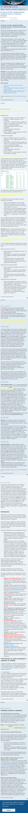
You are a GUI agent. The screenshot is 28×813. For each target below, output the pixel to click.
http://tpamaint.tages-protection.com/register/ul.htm (11, 645)
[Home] (14, 2)
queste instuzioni (4, 766)
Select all (6, 171)
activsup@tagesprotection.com (8, 666)
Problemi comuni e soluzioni (10, 92)
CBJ (10, 401)
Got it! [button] (8, 810)
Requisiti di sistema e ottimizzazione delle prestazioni (13, 86)
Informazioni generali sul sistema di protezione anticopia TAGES (14, 89)
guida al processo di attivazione (17, 591)
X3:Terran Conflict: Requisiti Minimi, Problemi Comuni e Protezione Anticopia (12, 14)
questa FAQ (11, 42)
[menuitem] (2, 7)
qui (6, 570)
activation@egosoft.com (19, 455)
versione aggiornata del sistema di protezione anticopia (13, 425)
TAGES (13, 334)
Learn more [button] (5, 806)
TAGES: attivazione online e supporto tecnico (14, 91)
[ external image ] (5, 326)
